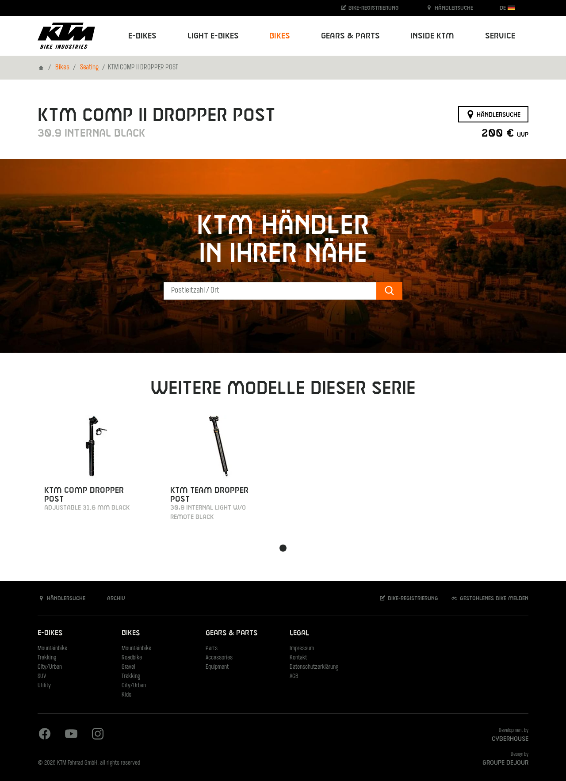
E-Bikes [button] (142, 36)
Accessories (219, 658)
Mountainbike (52, 648)
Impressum (302, 648)
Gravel (128, 667)
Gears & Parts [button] (350, 36)
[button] (283, 548)
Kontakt (298, 658)
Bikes (62, 67)
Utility (44, 685)
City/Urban (50, 667)
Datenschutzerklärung (314, 667)
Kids (126, 695)
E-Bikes (50, 633)
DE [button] (504, 8)
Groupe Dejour (505, 763)
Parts (212, 648)
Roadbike (132, 658)
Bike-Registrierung (373, 8)
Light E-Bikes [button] (213, 36)
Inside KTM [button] (432, 36)
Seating (89, 67)
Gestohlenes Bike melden (493, 598)
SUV (42, 676)
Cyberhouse (510, 739)
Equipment (217, 667)
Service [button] (500, 36)
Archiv (115, 598)
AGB (294, 676)
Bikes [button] (279, 36)
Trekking (47, 658)
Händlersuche (453, 8)
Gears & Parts (231, 633)
